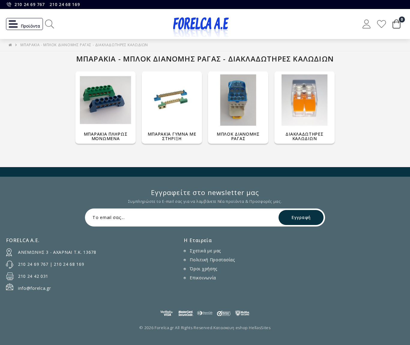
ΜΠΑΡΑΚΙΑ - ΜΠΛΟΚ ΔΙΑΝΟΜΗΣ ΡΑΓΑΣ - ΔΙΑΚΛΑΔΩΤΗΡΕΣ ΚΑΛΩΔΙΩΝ (84, 44)
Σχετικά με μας (205, 251)
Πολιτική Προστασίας (212, 259)
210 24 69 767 (29, 4)
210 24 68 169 (65, 4)
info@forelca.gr (34, 288)
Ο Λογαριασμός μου (366, 24)
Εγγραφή (301, 217)
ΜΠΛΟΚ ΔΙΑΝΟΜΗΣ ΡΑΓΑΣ (238, 136)
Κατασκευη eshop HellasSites (242, 327)
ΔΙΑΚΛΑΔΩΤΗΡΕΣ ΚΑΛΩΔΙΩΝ (304, 136)
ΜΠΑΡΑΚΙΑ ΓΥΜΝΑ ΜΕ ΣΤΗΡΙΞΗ (172, 136)
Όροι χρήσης (203, 269)
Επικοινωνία (203, 277)
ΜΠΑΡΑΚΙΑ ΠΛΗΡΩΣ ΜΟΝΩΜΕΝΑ (106, 136)
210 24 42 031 (33, 276)
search (50, 24)
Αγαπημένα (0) (381, 24)
